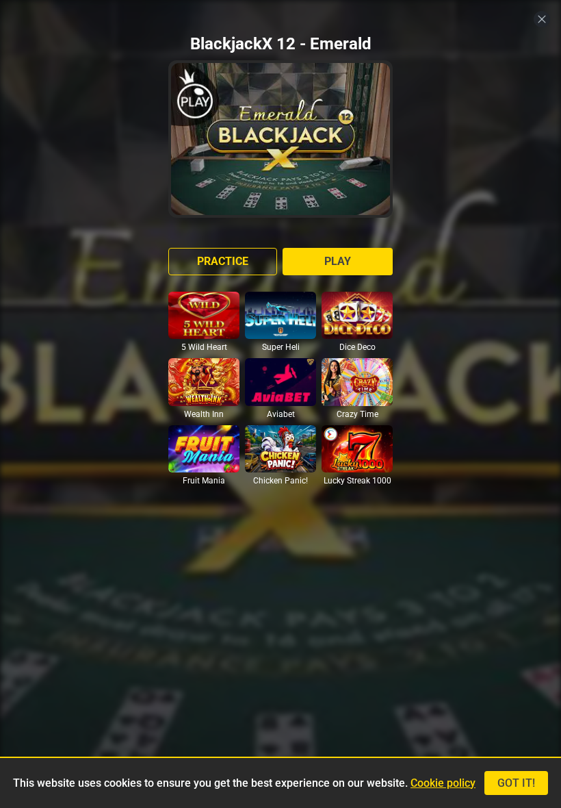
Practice (222, 261)
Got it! (516, 783)
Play (337, 261)
